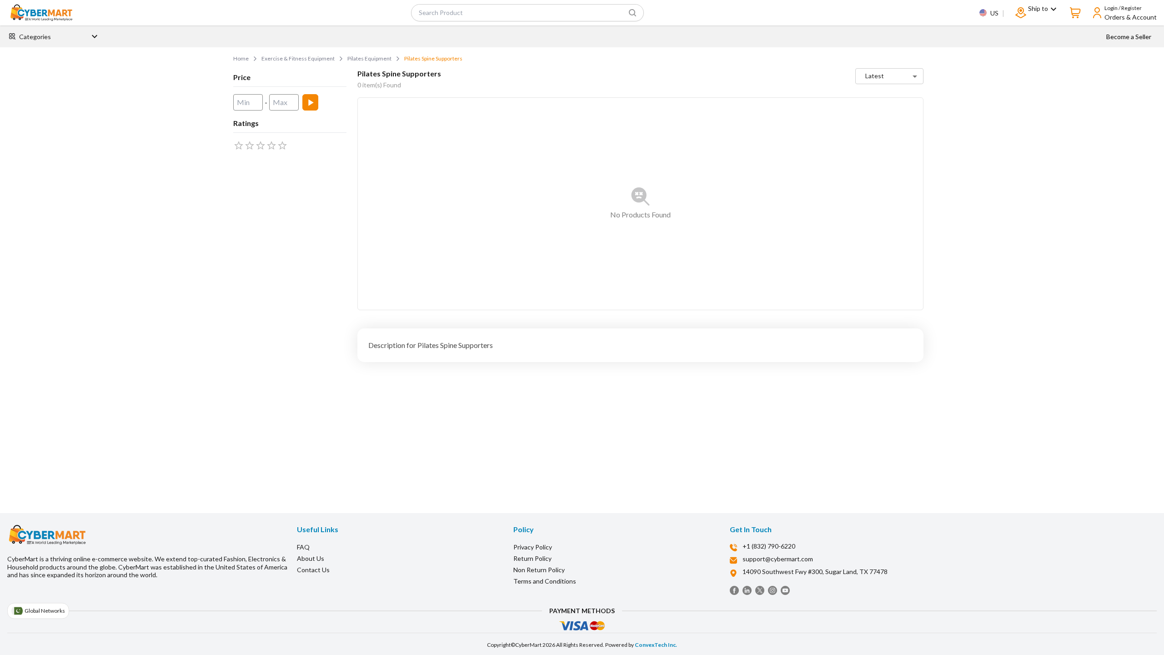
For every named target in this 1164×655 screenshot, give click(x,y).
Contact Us (313, 570)
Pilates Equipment (369, 58)
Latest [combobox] (874, 76)
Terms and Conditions (544, 581)
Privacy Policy (532, 547)
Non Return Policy (539, 570)
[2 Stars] (249, 145)
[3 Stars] (260, 145)
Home (241, 58)
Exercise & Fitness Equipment (298, 58)
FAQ (303, 547)
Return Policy (532, 558)
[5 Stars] (282, 145)
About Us (310, 558)
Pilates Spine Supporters (433, 58)
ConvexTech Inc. (656, 644)
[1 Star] (238, 145)
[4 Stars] (271, 145)
